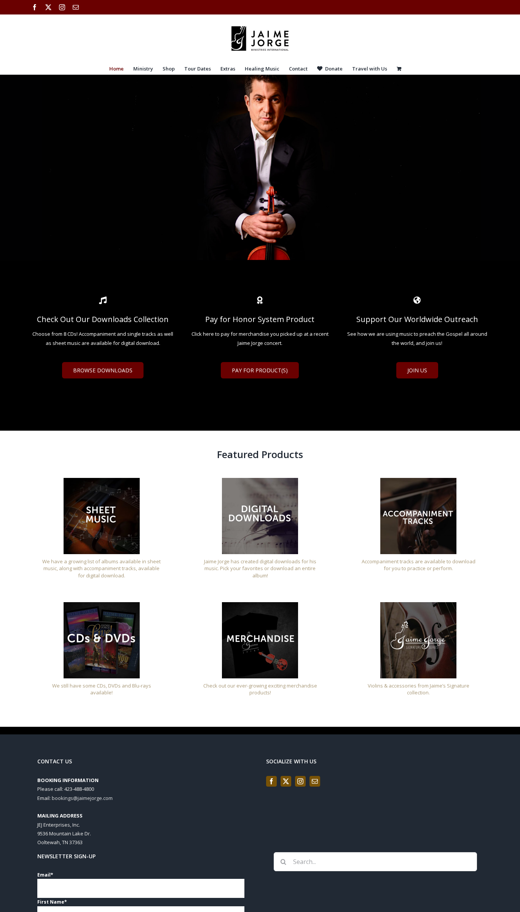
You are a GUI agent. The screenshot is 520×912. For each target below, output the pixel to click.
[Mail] (314, 781)
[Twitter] (286, 781)
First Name (52, 902)
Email (45, 875)
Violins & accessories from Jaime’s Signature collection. (418, 689)
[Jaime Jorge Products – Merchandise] (260, 604)
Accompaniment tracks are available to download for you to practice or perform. (418, 565)
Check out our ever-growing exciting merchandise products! (260, 689)
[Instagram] (300, 781)
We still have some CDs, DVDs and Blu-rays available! (101, 689)
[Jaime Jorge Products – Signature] (418, 604)
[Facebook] (271, 781)
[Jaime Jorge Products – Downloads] (260, 480)
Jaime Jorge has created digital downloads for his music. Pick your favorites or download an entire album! (260, 568)
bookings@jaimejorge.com (82, 798)
